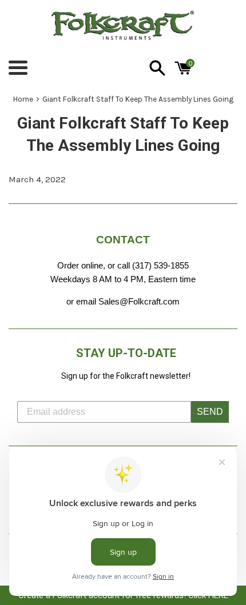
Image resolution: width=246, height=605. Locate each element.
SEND (210, 411)
